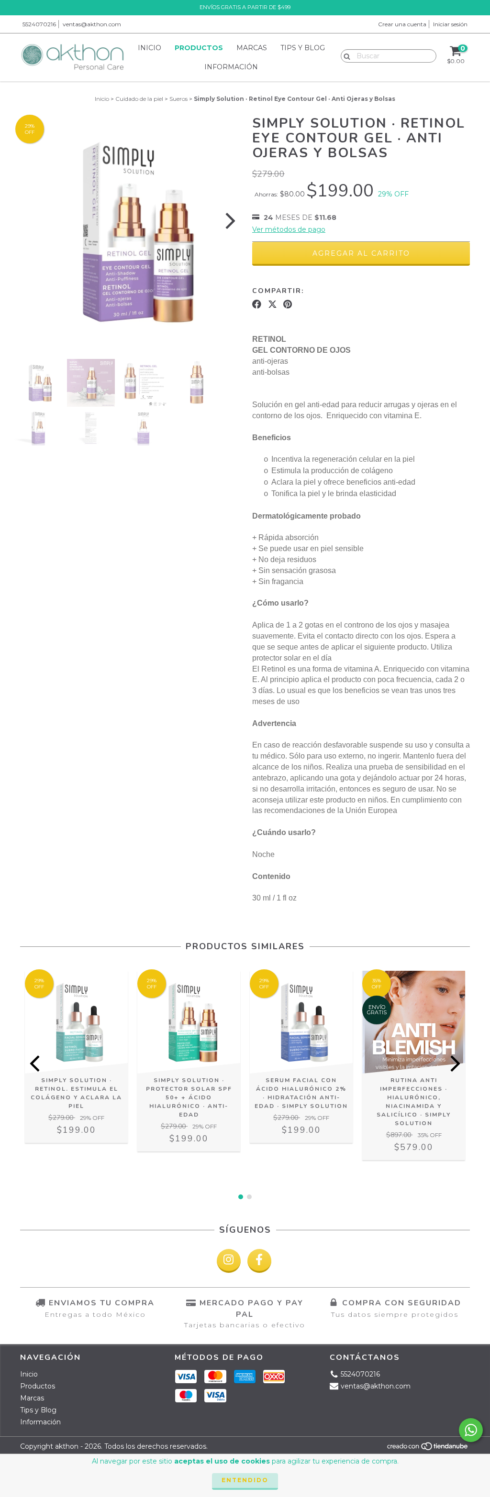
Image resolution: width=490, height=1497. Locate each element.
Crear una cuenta (402, 24)
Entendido (245, 1480)
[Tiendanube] (428, 1449)
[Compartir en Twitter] (272, 304)
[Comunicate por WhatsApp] (471, 1430)
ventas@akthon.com (92, 24)
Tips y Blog (302, 47)
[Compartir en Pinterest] (287, 304)
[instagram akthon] (229, 1261)
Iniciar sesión (450, 24)
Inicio (149, 47)
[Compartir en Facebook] (256, 304)
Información (231, 67)
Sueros (178, 98)
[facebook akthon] (259, 1261)
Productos (199, 47)
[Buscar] (345, 55)
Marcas (251, 47)
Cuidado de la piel (139, 98)
